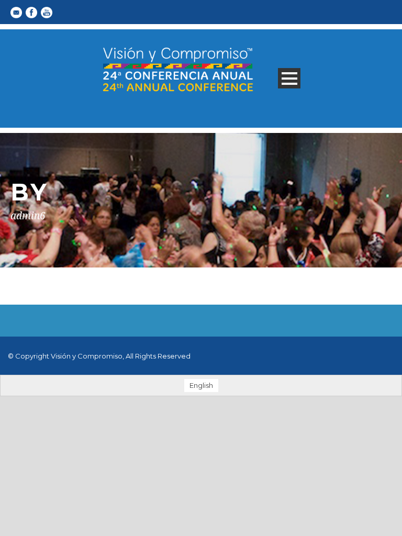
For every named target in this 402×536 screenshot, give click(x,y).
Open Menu (289, 78)
